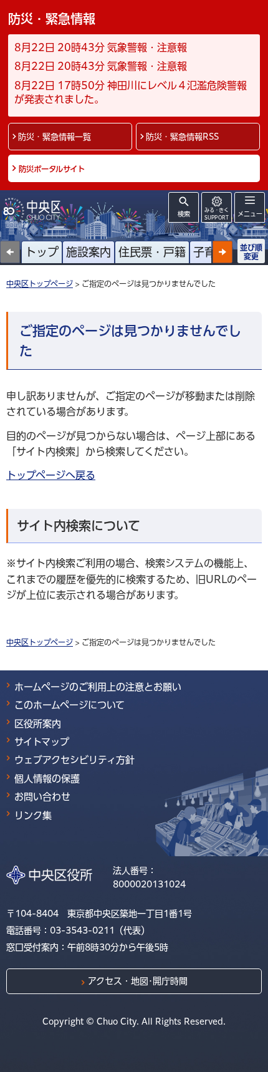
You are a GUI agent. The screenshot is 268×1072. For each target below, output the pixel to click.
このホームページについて (69, 705)
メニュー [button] (249, 214)
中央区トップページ (39, 283)
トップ (42, 252)
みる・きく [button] (216, 214)
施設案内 (88, 252)
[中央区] (34, 209)
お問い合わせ (42, 796)
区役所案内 (37, 723)
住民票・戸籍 (152, 252)
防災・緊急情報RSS (182, 137)
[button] (222, 252)
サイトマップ (41, 741)
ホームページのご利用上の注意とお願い (97, 687)
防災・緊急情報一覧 (54, 137)
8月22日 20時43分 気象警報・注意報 (100, 47)
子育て (210, 252)
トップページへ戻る (50, 475)
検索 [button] (184, 214)
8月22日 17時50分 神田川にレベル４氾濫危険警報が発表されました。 (130, 92)
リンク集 (33, 815)
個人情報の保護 (47, 778)
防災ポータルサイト (52, 169)
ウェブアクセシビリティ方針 (74, 760)
